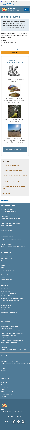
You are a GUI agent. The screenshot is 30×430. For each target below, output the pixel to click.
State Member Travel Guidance (9, 312)
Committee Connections (7, 310)
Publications (4, 368)
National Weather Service (7, 242)
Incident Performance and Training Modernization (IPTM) (15, 363)
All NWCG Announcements (11, 149)
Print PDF (15, 53)
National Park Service (6, 225)
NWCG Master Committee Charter (9, 293)
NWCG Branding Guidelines (8, 391)
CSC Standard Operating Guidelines (10, 300)
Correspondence (5, 260)
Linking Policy (4, 387)
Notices (3, 389)
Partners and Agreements (7, 274)
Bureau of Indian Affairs (7, 209)
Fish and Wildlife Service (7, 214)
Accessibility (4, 382)
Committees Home (5, 289)
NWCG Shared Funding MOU (8, 270)
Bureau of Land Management (8, 211)
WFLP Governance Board (7, 279)
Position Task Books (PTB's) (7, 366)
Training (3, 370)
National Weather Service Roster (9, 342)
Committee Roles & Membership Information (12, 298)
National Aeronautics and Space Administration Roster (14, 345)
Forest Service (4, 216)
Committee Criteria (6, 305)
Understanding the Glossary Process (13, 170)
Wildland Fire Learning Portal (8, 373)
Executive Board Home (6, 256)
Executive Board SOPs (6, 258)
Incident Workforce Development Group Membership (14, 349)
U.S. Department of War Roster (8, 335)
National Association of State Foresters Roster (12, 333)
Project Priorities (5, 277)
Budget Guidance (5, 307)
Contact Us (10, 416)
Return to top (5, 200)
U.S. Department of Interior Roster (9, 326)
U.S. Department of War (7, 228)
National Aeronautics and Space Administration (13, 246)
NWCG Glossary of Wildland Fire (11, 165)
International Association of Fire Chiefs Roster (12, 331)
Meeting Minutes (5, 265)
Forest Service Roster (6, 328)
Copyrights (4, 384)
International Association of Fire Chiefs (10, 218)
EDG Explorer (6, 193)
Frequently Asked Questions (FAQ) (9, 361)
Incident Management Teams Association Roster (13, 340)
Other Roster (4, 347)
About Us (3, 359)
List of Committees (5, 291)
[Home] (4, 9)
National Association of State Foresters (10, 223)
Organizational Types (6, 296)
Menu (26, 9)
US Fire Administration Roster (8, 338)
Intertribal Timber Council (7, 221)
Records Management (6, 394)
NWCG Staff (4, 272)
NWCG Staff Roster (5, 321)
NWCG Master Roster (6, 324)
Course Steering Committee (8, 263)
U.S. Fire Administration (7, 230)
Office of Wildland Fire (6, 244)
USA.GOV (3, 396)
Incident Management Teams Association (11, 239)
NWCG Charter (4, 267)
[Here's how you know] (15, 3)
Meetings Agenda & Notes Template (10, 303)
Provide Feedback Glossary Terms (12, 182)
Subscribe (19, 416)
